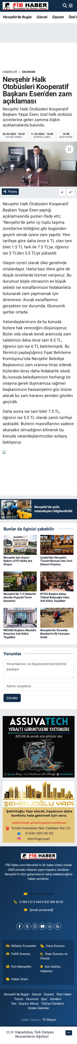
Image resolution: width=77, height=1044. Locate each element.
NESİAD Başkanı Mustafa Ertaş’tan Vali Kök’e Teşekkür (19, 634)
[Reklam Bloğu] (39, 747)
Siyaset (58, 17)
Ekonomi (28, 71)
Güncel (42, 17)
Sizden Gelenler (38, 1008)
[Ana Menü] (71, 6)
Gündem (55, 999)
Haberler (10, 71)
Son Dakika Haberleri (50, 969)
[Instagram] (34, 926)
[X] (27, 926)
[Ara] (65, 6)
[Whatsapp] (50, 926)
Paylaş (12, 191)
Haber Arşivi (19, 979)
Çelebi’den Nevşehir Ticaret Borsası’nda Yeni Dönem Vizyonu (56, 561)
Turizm (18, 999)
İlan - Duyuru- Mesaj (24, 1003)
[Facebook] (19, 926)
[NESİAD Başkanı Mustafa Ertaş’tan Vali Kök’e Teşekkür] (20, 617)
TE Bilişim (49, 1020)
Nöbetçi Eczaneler (23, 946)
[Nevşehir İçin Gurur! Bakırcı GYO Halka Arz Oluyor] (20, 545)
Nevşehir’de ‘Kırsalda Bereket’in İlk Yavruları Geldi (55, 634)
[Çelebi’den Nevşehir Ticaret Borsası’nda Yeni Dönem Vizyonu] (57, 545)
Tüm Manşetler (21, 966)
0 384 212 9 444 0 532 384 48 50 (41, 902)
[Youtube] (42, 926)
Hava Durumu (55, 946)
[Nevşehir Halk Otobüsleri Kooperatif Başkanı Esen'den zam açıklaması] (38, 164)
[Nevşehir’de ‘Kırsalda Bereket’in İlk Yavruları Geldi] (57, 617)
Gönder (12, 698)
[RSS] (57, 926)
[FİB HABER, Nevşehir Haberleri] (25, 6)
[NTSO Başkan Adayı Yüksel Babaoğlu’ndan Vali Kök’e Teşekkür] (57, 581)
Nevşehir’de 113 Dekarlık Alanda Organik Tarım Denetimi (19, 597)
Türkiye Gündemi (52, 1003)
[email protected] (41, 894)
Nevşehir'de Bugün (17, 17)
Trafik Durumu (20, 954)
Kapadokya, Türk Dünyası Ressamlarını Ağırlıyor (34, 1034)
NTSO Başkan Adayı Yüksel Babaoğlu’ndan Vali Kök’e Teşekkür (54, 597)
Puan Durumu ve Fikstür (53, 956)
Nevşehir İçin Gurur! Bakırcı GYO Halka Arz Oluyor (17, 561)
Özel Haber (63, 994)
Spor (44, 999)
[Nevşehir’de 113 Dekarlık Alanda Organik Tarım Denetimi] (20, 581)
